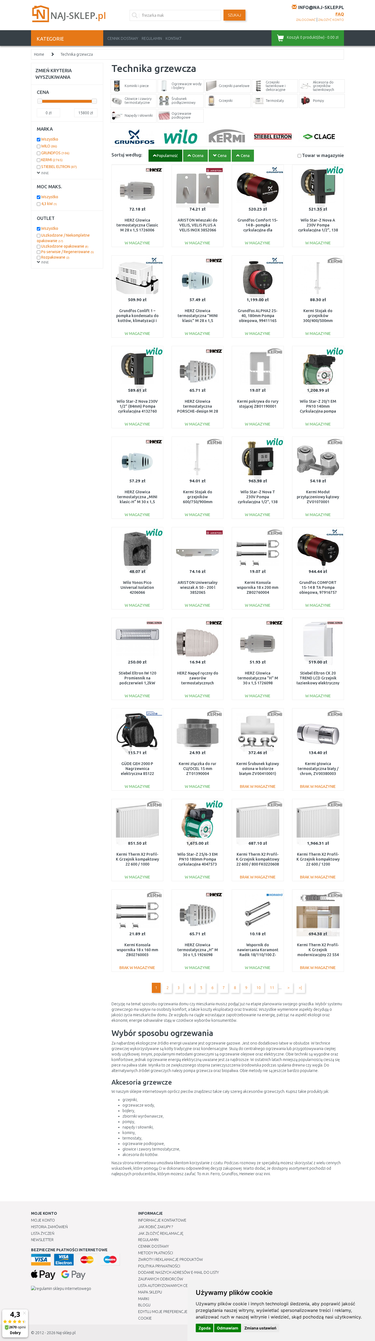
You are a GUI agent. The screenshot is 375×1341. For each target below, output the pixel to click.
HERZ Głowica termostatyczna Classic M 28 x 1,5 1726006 (137, 225)
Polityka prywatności (159, 1266)
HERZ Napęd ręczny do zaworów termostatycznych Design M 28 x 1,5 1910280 (197, 683)
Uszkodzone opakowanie (64, 246)
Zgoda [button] (204, 1328)
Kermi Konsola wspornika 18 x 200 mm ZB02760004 (257, 587)
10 (258, 988)
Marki (143, 1299)
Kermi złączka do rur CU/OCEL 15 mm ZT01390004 (197, 769)
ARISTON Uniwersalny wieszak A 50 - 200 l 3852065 (197, 587)
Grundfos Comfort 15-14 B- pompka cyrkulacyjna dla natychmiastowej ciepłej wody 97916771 (257, 230)
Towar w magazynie (323, 155)
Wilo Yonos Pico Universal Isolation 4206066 (137, 587)
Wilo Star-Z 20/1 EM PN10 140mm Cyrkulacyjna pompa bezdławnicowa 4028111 (318, 411)
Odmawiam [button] (227, 1328)
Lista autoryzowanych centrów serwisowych (183, 1285)
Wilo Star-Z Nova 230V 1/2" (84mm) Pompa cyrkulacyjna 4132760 (137, 406)
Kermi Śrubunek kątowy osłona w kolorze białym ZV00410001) (257, 769)
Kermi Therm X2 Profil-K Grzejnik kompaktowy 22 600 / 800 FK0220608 (257, 859)
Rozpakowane (55, 257)
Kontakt (173, 38)
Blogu (144, 1305)
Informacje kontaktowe (162, 1220)
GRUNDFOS (55, 153)
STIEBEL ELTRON (59, 166)
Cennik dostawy (122, 38)
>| (300, 988)
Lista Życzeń (42, 1233)
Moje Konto (43, 1220)
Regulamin (152, 38)
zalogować (306, 19)
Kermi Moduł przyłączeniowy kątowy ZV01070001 (318, 497)
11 (272, 988)
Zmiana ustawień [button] (260, 1328)
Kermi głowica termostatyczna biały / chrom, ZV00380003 (318, 769)
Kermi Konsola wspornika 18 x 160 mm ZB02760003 (137, 950)
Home (39, 54)
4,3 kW (49, 203)
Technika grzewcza (77, 54)
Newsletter (42, 1240)
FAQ (339, 14)
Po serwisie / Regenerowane (67, 252)
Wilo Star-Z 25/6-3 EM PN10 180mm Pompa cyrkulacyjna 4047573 (197, 859)
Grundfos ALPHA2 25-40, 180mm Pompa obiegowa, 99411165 (258, 316)
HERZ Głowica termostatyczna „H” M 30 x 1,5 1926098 (197, 950)
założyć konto (331, 19)
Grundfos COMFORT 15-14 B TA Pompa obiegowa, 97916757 (318, 587)
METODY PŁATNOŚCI (155, 1253)
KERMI (52, 160)
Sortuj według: (126, 154)
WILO (49, 146)
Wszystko (49, 139)
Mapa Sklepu (150, 1292)
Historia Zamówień (49, 1227)
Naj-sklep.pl (65, 1333)
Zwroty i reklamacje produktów (170, 1259)
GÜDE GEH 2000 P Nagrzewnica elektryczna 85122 (137, 769)
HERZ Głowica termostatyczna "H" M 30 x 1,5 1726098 (257, 678)
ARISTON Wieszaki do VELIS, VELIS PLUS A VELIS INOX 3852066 (197, 225)
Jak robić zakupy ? (155, 1227)
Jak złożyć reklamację (160, 1233)
